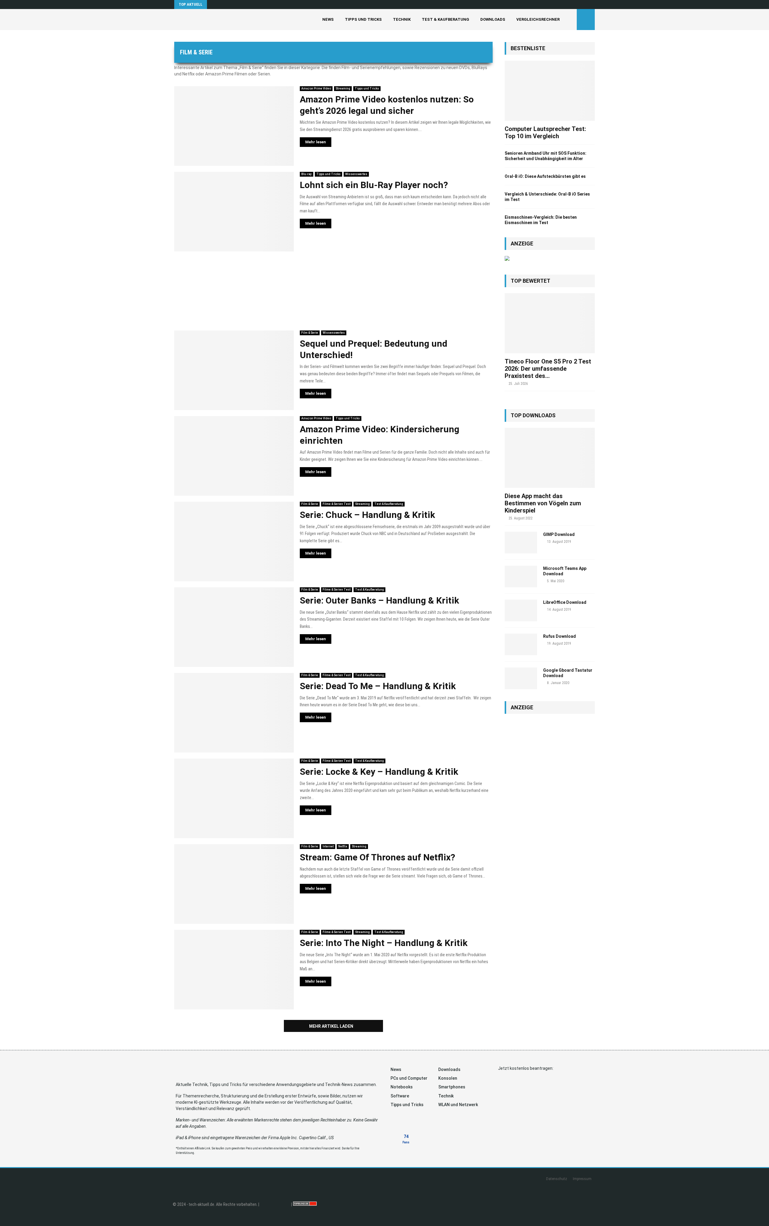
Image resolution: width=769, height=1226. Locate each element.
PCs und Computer (409, 1078)
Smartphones (451, 1087)
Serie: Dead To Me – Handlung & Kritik (378, 686)
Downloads (492, 19)
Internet (328, 846)
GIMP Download (559, 534)
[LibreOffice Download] (521, 610)
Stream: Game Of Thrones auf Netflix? (377, 857)
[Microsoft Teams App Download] (521, 576)
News (328, 19)
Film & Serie (309, 332)
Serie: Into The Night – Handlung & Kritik (383, 943)
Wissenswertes (356, 174)
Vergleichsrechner (538, 19)
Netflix (342, 846)
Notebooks (402, 1087)
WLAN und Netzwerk (458, 1104)
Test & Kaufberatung (445, 19)
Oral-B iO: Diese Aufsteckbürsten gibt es (545, 176)
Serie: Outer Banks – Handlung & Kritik (379, 600)
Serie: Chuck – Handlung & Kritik (367, 515)
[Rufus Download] (521, 644)
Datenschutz (556, 1179)
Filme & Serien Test (337, 504)
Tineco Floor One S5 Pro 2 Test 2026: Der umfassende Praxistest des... (548, 368)
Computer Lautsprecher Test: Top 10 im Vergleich (545, 132)
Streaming (343, 88)
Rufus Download (559, 636)
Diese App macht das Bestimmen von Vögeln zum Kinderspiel (543, 503)
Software (400, 1096)
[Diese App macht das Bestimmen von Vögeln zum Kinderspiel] (550, 458)
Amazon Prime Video (316, 88)
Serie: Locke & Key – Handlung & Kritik (379, 771)
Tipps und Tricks (363, 19)
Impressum (582, 1179)
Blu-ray (306, 174)
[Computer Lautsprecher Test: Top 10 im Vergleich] (550, 91)
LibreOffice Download (564, 602)
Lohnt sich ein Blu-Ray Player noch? (374, 185)
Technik (402, 19)
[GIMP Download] (521, 542)
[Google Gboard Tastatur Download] (521, 678)
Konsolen (447, 1078)
